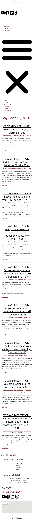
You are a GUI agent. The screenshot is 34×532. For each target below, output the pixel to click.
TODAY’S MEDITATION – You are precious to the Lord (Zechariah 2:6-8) (17, 384)
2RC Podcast (7, 24)
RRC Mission (7, 30)
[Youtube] (3, 13)
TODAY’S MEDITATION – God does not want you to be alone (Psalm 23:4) (17, 162)
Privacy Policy (4, 528)
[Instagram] (17, 497)
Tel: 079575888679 (11, 492)
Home (5, 19)
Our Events (7, 26)
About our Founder (15, 528)
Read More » (5, 151)
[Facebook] (7, 13)
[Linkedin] (12, 13)
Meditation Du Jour (19, 135)
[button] (17, 66)
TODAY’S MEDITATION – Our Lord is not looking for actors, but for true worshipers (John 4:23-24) (17, 422)
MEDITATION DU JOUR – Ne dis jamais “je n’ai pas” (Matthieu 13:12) (17, 129)
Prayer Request (8, 28)
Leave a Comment (8, 135)
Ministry (6, 22)
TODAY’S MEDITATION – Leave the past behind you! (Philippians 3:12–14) (17, 196)
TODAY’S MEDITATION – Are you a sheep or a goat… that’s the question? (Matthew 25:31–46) (17, 232)
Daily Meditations (18, 168)
